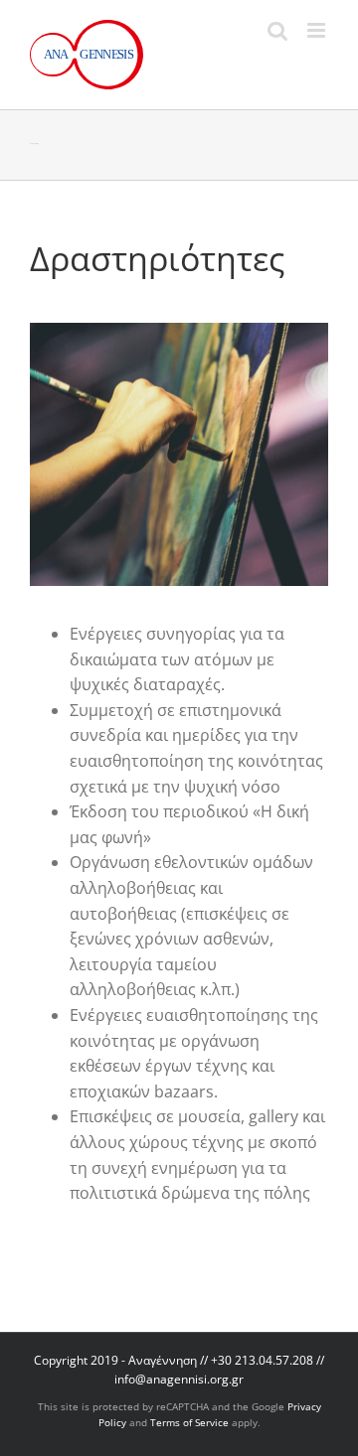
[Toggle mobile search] (277, 30)
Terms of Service (189, 1422)
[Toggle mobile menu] (317, 30)
